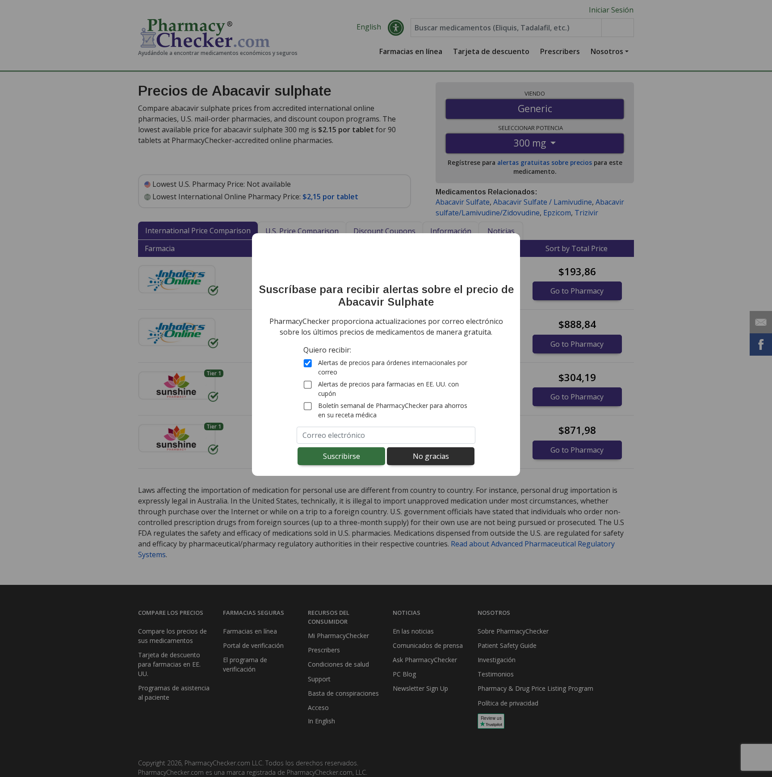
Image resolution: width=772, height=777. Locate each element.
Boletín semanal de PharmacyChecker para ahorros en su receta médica (392, 410)
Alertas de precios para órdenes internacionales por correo (392, 367)
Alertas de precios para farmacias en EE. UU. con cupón (388, 389)
